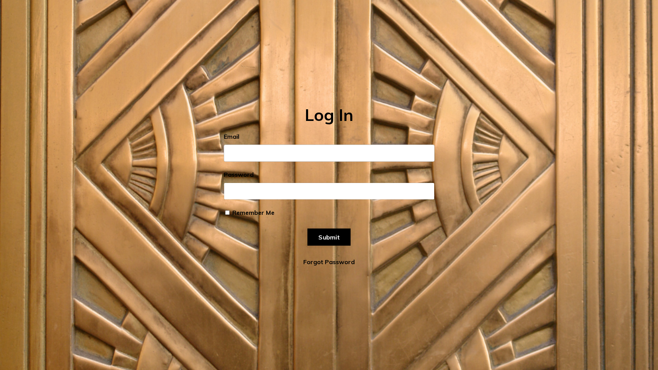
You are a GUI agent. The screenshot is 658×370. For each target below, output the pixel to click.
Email (231, 136)
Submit (329, 237)
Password (239, 174)
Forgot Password (329, 262)
